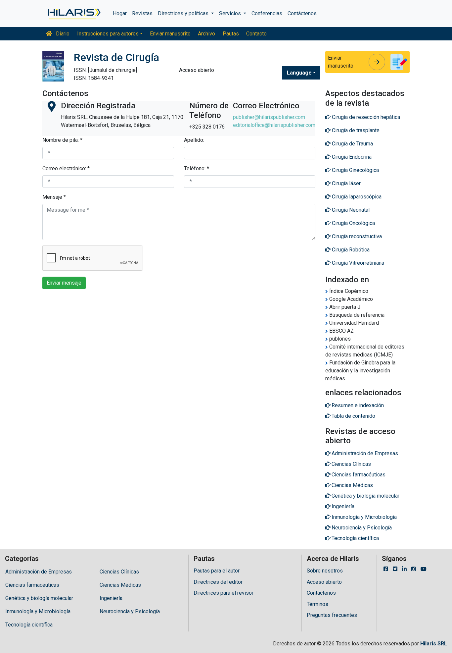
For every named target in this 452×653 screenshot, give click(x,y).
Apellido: (194, 140)
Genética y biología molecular (39, 598)
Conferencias (266, 13)
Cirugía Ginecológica (355, 170)
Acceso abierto (324, 582)
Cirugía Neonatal (350, 210)
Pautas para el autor (217, 571)
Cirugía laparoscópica (356, 196)
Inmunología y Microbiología (37, 611)
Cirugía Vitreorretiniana (357, 263)
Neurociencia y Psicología (130, 611)
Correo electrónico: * (66, 168)
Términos (317, 604)
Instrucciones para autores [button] (108, 33)
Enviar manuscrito (170, 33)
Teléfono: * (196, 168)
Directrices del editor (218, 582)
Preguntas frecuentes (332, 615)
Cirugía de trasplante (355, 130)
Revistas (142, 13)
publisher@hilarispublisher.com (269, 117)
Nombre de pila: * (62, 140)
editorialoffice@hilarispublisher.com (274, 125)
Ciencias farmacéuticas (32, 585)
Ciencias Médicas (120, 585)
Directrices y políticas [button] (184, 13)
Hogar (120, 13)
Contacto (256, 33)
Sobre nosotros (325, 571)
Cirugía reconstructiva (356, 236)
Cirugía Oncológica (353, 223)
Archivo (206, 33)
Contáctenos (302, 13)
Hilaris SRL (433, 643)
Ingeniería (111, 598)
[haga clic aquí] (73, 13)
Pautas (231, 33)
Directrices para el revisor (223, 593)
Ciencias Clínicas (119, 572)
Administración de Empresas (38, 572)
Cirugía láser (346, 183)
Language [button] (299, 73)
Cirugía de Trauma (352, 143)
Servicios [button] (230, 13)
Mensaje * (54, 197)
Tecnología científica (29, 625)
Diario (62, 33)
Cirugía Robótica (350, 249)
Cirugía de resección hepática (365, 117)
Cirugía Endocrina (351, 157)
